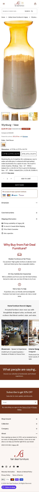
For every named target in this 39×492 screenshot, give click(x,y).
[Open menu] (4, 3)
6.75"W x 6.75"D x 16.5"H (10, 154)
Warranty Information (8, 472)
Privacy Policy (5, 475)
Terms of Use (26, 407)
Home (3, 17)
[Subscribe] (35, 402)
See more (11, 173)
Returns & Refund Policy (24, 472)
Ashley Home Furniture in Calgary (18, 17)
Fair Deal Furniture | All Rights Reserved (19, 483)
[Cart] (35, 4)
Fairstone (25, 136)
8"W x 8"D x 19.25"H (29, 154)
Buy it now (19, 185)
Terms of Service (17, 475)
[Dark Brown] (3, 144)
